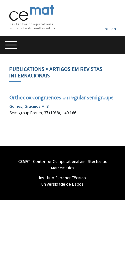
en (113, 28)
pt (107, 28)
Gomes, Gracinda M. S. (29, 106)
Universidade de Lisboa (62, 184)
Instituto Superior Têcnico (62, 177)
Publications (26, 68)
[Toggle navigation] (11, 45)
